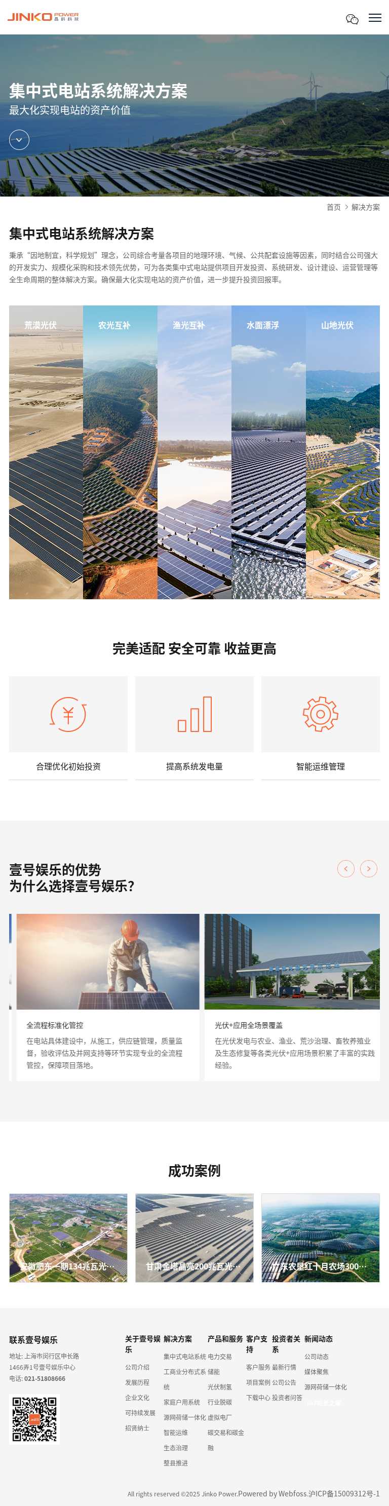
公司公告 (284, 1382)
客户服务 (258, 1367)
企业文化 (137, 1397)
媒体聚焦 (316, 1371)
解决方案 (366, 207)
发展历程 (137, 1382)
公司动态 (316, 1356)
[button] (368, 868)
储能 (214, 1371)
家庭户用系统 (182, 1402)
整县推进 (176, 1462)
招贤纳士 (137, 1427)
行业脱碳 (220, 1402)
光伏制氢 (220, 1386)
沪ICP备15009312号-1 (344, 1493)
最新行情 (284, 1367)
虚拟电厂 (220, 1417)
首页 (334, 207)
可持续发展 (140, 1412)
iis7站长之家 (324, 1403)
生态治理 (176, 1447)
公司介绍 (137, 1367)
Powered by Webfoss (272, 1493)
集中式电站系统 (185, 1356)
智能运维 (176, 1432)
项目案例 (258, 1382)
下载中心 (258, 1397)
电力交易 (220, 1356)
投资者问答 (287, 1397)
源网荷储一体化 (185, 1417)
